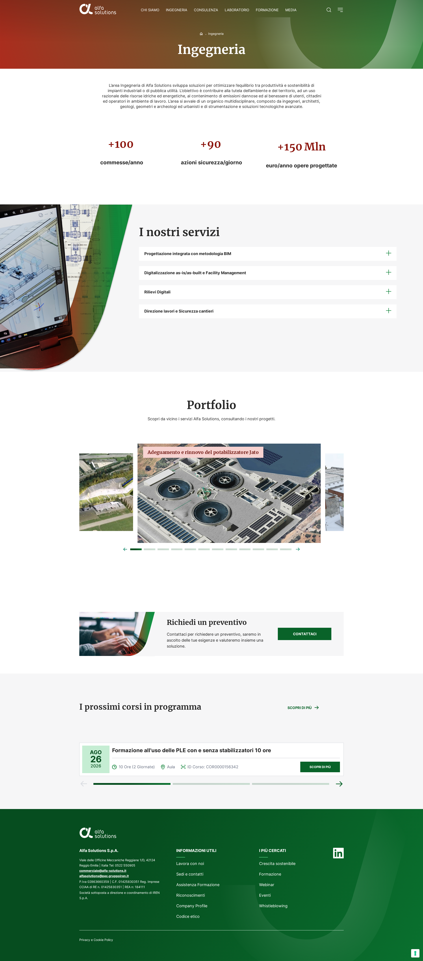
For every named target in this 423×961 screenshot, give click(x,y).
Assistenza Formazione (197, 884)
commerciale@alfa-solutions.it (102, 870)
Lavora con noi (190, 863)
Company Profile (191, 906)
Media (291, 10)
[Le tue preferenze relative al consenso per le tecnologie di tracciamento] (415, 953)
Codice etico (188, 916)
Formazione (267, 10)
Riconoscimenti (190, 895)
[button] (340, 9)
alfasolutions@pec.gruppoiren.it (104, 876)
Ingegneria (176, 10)
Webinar (266, 884)
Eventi (265, 895)
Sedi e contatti (189, 874)
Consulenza (206, 10)
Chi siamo (150, 10)
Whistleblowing (274, 906)
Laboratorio (237, 10)
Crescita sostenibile (277, 863)
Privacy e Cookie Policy (96, 940)
